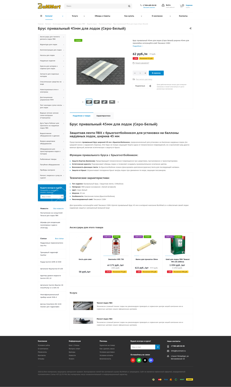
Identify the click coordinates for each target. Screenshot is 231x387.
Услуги (71, 359)
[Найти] (129, 6)
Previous (83, 102)
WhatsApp (139, 360)
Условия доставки (107, 352)
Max (151, 360)
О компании (43, 349)
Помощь (103, 341)
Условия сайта (44, 345)
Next (118, 102)
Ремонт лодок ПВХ (104, 319)
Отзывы (41, 359)
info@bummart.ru (178, 351)
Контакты (42, 355)
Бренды (72, 352)
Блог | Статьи (74, 345)
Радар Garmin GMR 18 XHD (50, 262)
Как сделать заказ (107, 349)
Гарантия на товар (107, 345)
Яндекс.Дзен (145, 360)
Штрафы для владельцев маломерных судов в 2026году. (50, 225)
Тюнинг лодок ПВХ (104, 303)
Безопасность (105, 359)
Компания (42, 341)
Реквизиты (42, 352)
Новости (72, 355)
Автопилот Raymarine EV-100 (51, 269)
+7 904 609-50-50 (149, 5)
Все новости (58, 208)
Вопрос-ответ (74, 349)
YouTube (133, 360)
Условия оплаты (106, 355)
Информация (75, 341)
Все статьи (59, 238)
